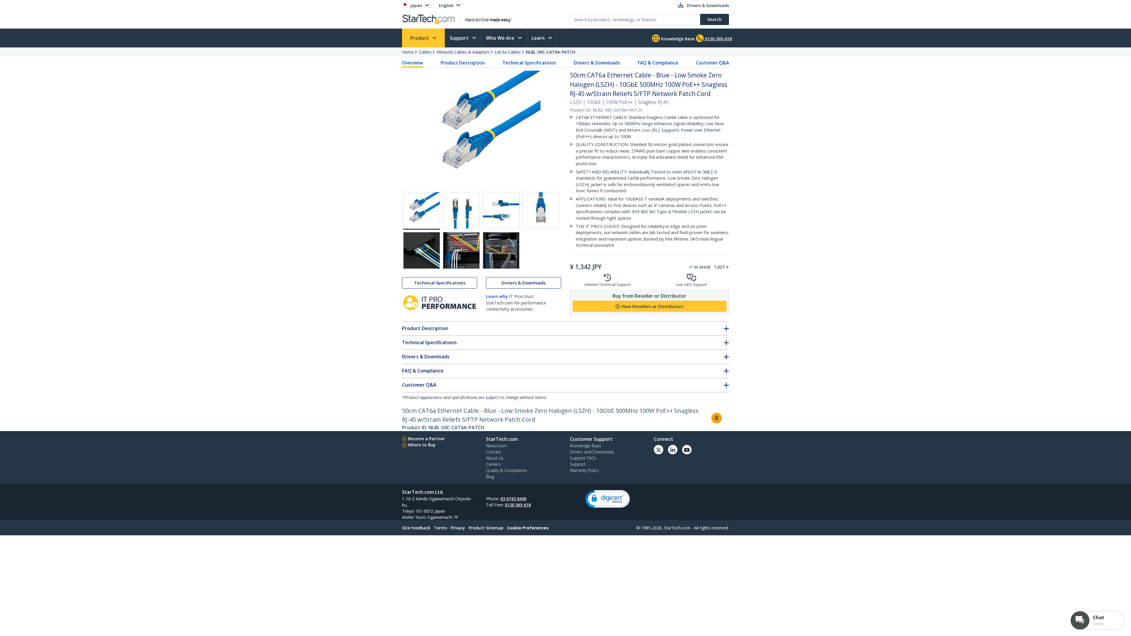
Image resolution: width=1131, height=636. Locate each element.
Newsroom (496, 445)
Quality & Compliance (506, 470)
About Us (495, 458)
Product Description (463, 62)
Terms (440, 528)
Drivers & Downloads (597, 62)
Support (460, 38)
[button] (608, 498)
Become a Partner (426, 438)
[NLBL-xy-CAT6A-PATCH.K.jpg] (461, 210)
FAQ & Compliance (658, 62)
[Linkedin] (672, 449)
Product (420, 38)
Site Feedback (416, 528)
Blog (490, 476)
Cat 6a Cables (508, 52)
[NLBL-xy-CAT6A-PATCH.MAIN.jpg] (421, 211)
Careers (493, 464)
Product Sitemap (486, 528)
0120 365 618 (518, 505)
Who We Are (500, 38)
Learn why (497, 296)
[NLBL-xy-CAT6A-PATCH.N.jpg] (421, 250)
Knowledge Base (677, 39)
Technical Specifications (529, 62)
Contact (493, 452)
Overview (412, 62)
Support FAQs (583, 458)
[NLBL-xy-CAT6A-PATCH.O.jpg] (461, 250)
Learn (539, 38)
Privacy (458, 528)
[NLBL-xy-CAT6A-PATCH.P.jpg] (501, 250)
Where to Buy (422, 445)
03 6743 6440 (513, 498)
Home (408, 52)
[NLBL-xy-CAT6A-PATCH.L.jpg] (501, 210)
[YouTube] (687, 449)
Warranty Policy (584, 470)
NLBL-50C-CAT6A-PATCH (550, 52)
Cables (425, 52)
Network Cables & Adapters (463, 52)
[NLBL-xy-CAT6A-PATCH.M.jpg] (540, 210)
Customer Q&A (712, 62)
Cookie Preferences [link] (528, 528)
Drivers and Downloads (592, 452)
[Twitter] (658, 449)
